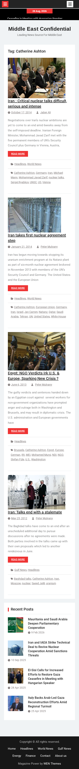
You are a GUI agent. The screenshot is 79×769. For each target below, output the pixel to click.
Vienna (46, 182)
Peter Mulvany (49, 246)
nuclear (26, 583)
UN (31, 316)
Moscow (16, 583)
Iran (50, 172)
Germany (41, 172)
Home (12, 748)
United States (42, 316)
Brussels (19, 450)
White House (58, 316)
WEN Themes (52, 763)
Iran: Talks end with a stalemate (35, 512)
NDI (54, 454)
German (15, 454)
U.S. (27, 459)
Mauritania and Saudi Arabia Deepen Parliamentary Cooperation (47, 623)
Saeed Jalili (38, 583)
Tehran (24, 316)
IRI (23, 454)
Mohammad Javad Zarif (33, 177)
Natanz (43, 311)
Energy (16, 755)
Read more (18, 153)
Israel (20, 311)
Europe (59, 450)
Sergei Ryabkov (20, 182)
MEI (28, 454)
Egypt (50, 450)
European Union (45, 307)
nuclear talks (56, 177)
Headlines (20, 164)
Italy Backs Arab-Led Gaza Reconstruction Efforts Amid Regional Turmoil (47, 702)
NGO (60, 454)
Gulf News (20, 569)
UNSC (33, 182)
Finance (31, 755)
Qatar (52, 311)
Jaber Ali (45, 112)
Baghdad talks (22, 578)
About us (61, 755)
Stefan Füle (17, 459)
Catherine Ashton (24, 172)
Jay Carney (31, 311)
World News (34, 164)
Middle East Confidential (39, 29)
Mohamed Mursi (41, 454)
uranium (51, 583)
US (39, 182)
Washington (38, 459)
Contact (45, 755)
